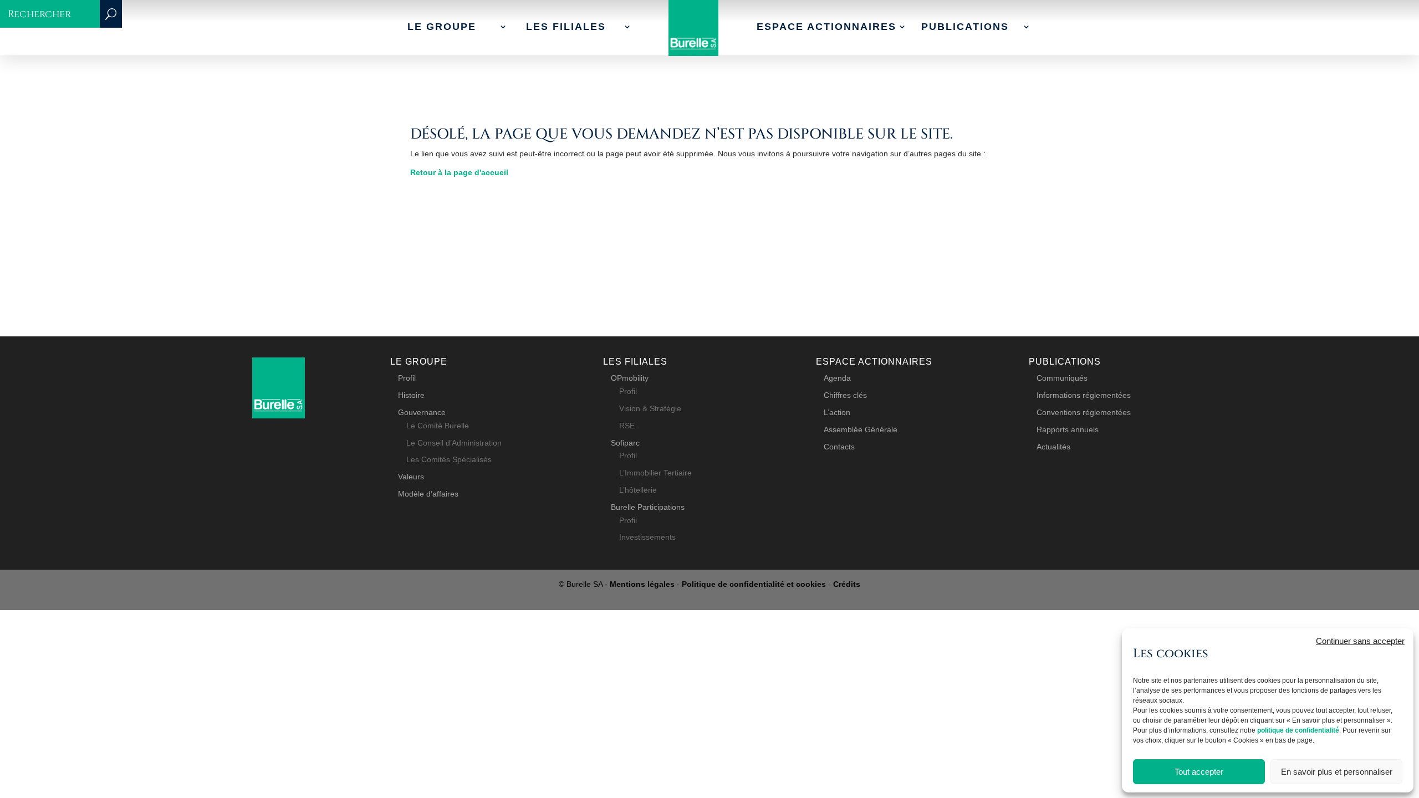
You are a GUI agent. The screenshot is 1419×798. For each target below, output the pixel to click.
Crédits (846, 584)
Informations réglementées (1084, 395)
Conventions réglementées (1084, 412)
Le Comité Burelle (437, 425)
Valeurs (411, 476)
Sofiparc (625, 442)
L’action (837, 412)
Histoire (411, 395)
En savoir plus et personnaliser (1336, 771)
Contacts (839, 446)
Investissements (647, 537)
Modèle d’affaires (428, 493)
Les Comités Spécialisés (449, 459)
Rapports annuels (1068, 429)
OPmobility (630, 378)
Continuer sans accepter (1360, 641)
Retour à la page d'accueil (459, 172)
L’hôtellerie (638, 489)
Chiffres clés (845, 395)
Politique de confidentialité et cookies (754, 584)
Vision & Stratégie (650, 408)
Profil (407, 378)
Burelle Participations (648, 507)
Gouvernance (422, 412)
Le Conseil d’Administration (454, 442)
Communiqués (1062, 378)
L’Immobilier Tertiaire (655, 472)
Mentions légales (642, 584)
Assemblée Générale (860, 429)
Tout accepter (1199, 771)
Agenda (837, 378)
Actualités (1053, 446)
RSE (627, 425)
